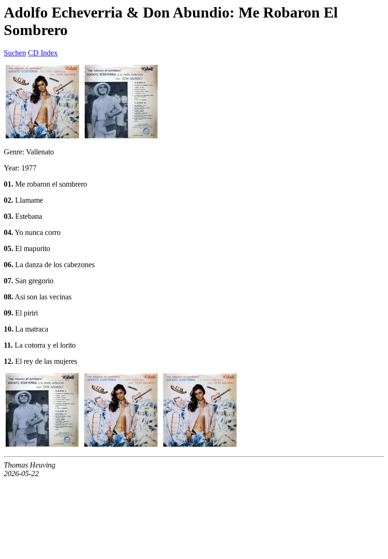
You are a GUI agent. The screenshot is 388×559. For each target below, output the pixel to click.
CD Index (43, 53)
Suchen (15, 53)
